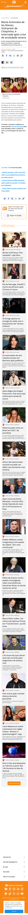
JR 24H (5, 867)
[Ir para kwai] (18, 889)
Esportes (7, 857)
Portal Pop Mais (14, 18)
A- (11, 62)
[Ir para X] (14, 893)
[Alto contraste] (2, 62)
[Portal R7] (14, 2)
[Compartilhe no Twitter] (3, 56)
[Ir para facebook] (10, 889)
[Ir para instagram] (14, 889)
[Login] (25, 2)
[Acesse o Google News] (18, 56)
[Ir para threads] (22, 889)
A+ (7, 62)
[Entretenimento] (14, 7)
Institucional (9, 877)
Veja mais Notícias (14, 783)
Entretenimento (10, 862)
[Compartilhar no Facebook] (7, 56)
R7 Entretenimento (5, 18)
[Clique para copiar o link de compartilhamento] (21, 56)
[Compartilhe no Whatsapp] (14, 56)
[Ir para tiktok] (10, 893)
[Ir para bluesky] (6, 889)
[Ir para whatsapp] (18, 893)
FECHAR (14, 911)
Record (6, 872)
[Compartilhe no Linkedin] (10, 56)
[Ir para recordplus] (6, 893)
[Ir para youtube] (22, 893)
